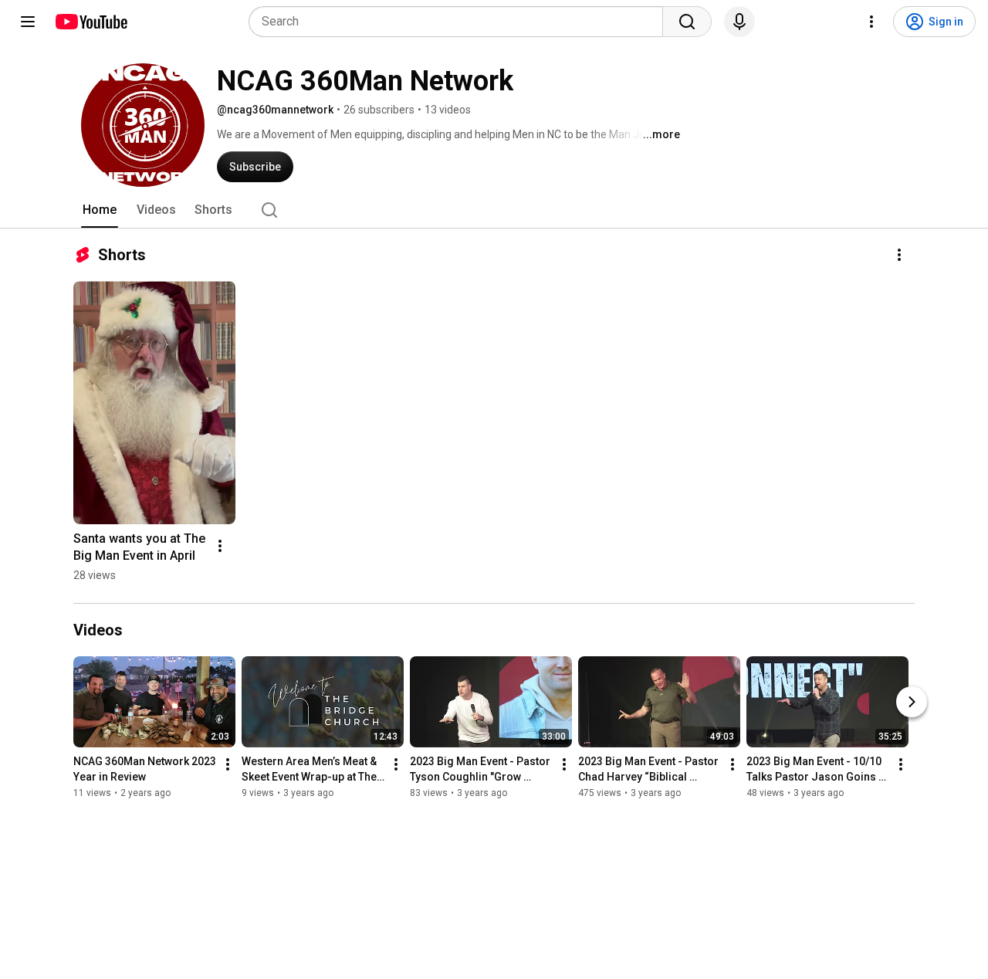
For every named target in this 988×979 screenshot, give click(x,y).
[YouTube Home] (90, 21)
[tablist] (494, 210)
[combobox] (460, 21)
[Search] (687, 21)
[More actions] (899, 254)
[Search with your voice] (739, 21)
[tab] (99, 210)
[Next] (911, 701)
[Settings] (871, 21)
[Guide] (28, 21)
